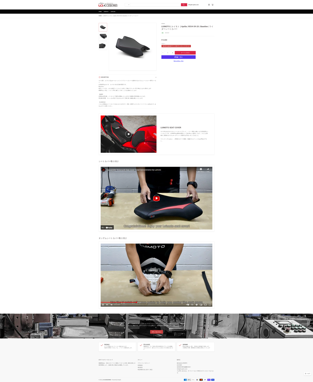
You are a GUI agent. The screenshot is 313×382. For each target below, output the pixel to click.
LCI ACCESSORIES (106, 379)
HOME (100, 11)
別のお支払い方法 (178, 61)
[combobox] (159, 4)
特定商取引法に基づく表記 (145, 369)
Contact (106, 11)
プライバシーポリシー (144, 363)
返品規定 (140, 367)
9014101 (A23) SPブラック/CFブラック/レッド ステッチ (176, 46)
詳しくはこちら (156, 332)
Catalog (113, 11)
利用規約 (140, 365)
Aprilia (163, 23)
